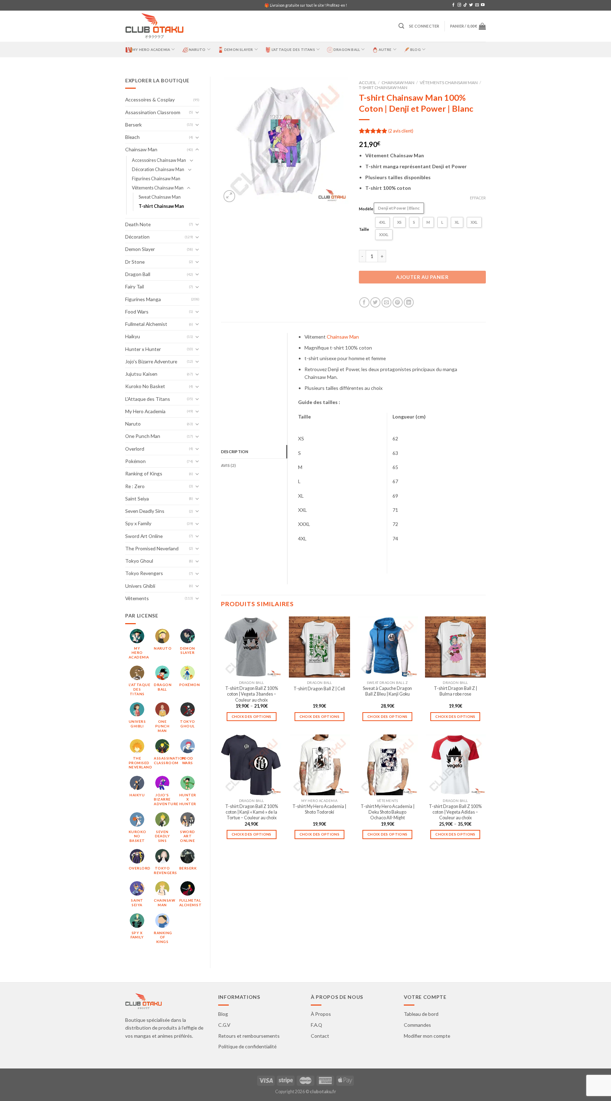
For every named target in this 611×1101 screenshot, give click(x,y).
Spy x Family (138, 523)
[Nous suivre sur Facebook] (453, 5)
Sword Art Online (144, 536)
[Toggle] (197, 112)
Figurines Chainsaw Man (156, 178)
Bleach (132, 137)
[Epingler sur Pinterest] (397, 302)
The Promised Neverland (152, 548)
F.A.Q (316, 1025)
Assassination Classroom (152, 112)
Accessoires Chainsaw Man (159, 160)
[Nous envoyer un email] (477, 5)
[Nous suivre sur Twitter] (471, 5)
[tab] (254, 451)
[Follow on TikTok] (465, 5)
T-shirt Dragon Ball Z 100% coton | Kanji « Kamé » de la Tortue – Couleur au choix (251, 812)
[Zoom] (229, 196)
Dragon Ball (346, 49)
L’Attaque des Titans (293, 49)
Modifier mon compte (427, 1036)
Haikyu (132, 336)
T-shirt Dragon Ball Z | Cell (319, 688)
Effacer (478, 197)
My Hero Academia (151, 49)
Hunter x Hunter (143, 349)
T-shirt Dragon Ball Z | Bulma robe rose (455, 691)
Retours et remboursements (249, 1036)
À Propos (321, 1014)
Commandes (417, 1025)
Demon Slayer (238, 49)
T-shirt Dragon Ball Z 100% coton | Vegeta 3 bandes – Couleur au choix (251, 694)
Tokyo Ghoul (139, 561)
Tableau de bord (421, 1014)
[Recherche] (401, 26)
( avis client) (400, 130)
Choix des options (252, 716)
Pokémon (135, 461)
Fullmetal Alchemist (146, 324)
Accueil (367, 82)
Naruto (197, 49)
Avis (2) (228, 465)
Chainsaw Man (141, 149)
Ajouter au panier (422, 277)
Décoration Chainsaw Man (158, 169)
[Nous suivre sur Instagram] (459, 5)
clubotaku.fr (323, 1091)
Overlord (134, 449)
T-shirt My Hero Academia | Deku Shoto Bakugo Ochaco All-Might (387, 812)
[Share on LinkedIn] (409, 302)
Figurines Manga (143, 299)
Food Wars (137, 312)
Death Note (138, 224)
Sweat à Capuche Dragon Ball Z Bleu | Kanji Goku (387, 691)
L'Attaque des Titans (147, 399)
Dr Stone (135, 262)
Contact (320, 1036)
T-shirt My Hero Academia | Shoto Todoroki (319, 809)
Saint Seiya (137, 499)
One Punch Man (142, 436)
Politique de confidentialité (247, 1046)
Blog (415, 49)
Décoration (137, 237)
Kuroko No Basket (145, 386)
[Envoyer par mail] (387, 302)
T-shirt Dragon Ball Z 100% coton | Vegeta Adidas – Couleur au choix (455, 812)
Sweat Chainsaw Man (160, 197)
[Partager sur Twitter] (375, 302)
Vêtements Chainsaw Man (158, 188)
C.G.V (224, 1025)
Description (234, 451)
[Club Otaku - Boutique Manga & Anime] (154, 26)
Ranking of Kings (143, 473)
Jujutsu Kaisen (141, 374)
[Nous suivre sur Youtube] (482, 5)
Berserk (133, 125)
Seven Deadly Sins (144, 511)
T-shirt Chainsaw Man (161, 206)
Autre (385, 49)
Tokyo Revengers (144, 573)
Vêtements (137, 598)
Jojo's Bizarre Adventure (151, 361)
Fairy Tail (134, 286)
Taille (364, 229)
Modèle (366, 208)
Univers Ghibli (140, 586)
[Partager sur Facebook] (364, 302)
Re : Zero (135, 486)
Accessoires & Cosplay (150, 99)
